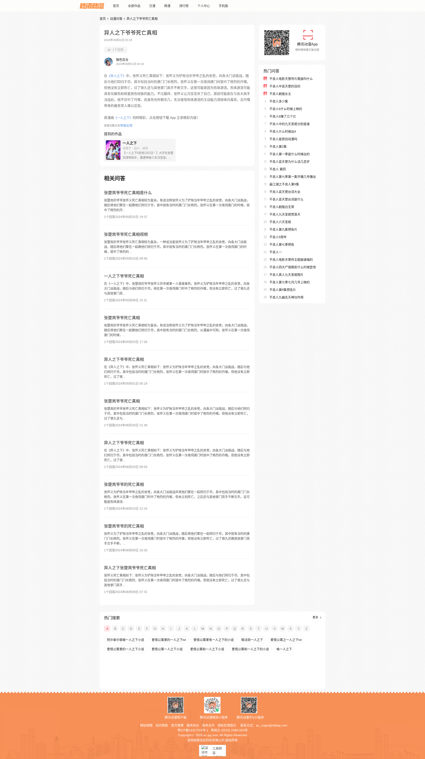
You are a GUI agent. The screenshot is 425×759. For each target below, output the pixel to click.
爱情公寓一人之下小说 (167, 649)
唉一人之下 (284, 649)
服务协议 (193, 725)
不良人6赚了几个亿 (282, 116)
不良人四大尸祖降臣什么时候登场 (292, 267)
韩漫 (167, 6)
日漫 (152, 6)
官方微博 (177, 725)
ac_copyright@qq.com (271, 725)
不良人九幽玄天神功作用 (286, 297)
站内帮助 (162, 725)
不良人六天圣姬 (280, 222)
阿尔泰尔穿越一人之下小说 (125, 640)
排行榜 (184, 6)
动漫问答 (116, 18)
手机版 (223, 6)
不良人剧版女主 (280, 94)
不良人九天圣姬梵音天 (284, 214)
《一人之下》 (123, 117)
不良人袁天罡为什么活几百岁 (289, 161)
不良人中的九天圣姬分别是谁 (289, 124)
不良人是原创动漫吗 (283, 139)
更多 (316, 617)
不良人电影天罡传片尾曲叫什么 (291, 78)
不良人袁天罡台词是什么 (286, 199)
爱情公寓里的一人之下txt (169, 640)
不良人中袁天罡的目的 (284, 86)
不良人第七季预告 (281, 244)
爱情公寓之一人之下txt (286, 640)
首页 (116, 6)
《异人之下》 (116, 76)
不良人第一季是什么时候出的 (289, 154)
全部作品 (134, 6)
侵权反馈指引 (227, 725)
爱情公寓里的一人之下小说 (125, 649)
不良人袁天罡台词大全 (284, 192)
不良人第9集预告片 (282, 289)
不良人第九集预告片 (283, 229)
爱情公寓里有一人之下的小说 (213, 640)
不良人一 (275, 252)
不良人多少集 (278, 101)
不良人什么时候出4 (282, 131)
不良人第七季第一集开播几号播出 (292, 176)
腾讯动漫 (92, 6)
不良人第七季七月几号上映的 (289, 282)
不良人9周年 (278, 237)
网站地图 (146, 725)
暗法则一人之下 (252, 640)
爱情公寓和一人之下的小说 (250, 649)
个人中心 (203, 6)
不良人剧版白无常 (281, 207)
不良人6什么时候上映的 (285, 109)
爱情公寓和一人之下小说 (207, 649)
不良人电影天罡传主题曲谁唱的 (291, 259)
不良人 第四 (277, 169)
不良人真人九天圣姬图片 (286, 274)
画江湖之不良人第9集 (284, 184)
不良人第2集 (278, 146)
